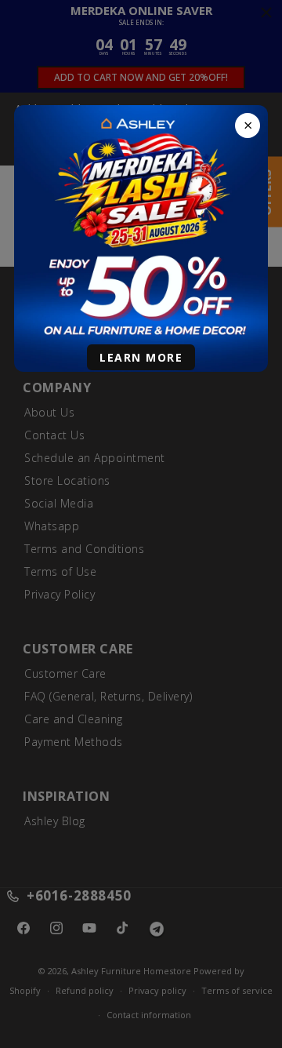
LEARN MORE (141, 357)
